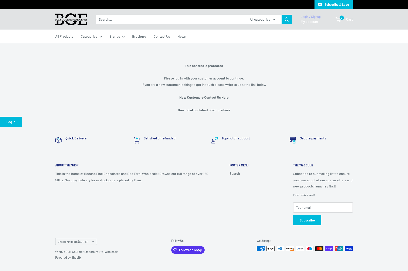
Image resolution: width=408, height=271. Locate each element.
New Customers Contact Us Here (204, 97)
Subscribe (307, 220)
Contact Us (162, 36)
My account (309, 21)
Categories (89, 36)
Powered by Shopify (68, 257)
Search (235, 173)
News (181, 36)
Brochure (139, 36)
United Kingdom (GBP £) (72, 241)
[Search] (287, 19)
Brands (114, 36)
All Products (64, 36)
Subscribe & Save (336, 4)
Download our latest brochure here (204, 110)
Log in (11, 122)
